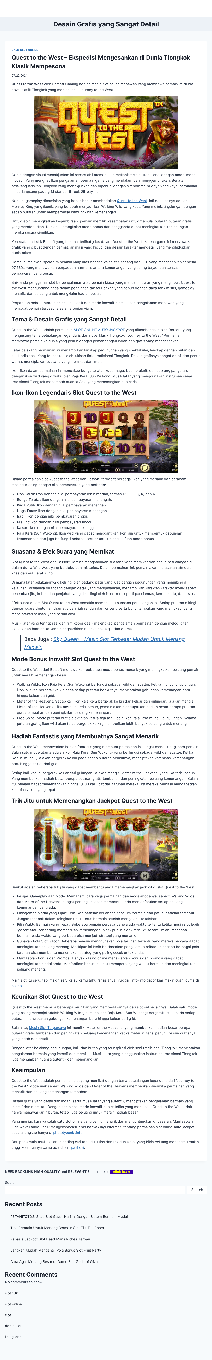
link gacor (13, 1337)
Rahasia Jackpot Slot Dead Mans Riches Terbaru (50, 1239)
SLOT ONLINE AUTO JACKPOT (99, 330)
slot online (13, 1304)
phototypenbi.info (67, 1133)
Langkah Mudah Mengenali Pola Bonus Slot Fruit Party (55, 1250)
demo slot (13, 1326)
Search (11, 1183)
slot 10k (11, 1293)
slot (8, 1315)
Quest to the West (132, 201)
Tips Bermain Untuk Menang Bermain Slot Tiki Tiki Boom (57, 1228)
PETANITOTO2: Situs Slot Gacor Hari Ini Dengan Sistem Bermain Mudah (69, 1217)
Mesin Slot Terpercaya (47, 1028)
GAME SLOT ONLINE (25, 50)
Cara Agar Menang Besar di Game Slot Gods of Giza (54, 1262)
